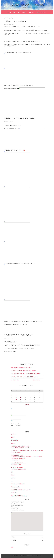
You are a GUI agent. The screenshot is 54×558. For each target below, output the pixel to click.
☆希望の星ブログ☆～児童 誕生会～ (18, 334)
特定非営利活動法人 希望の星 (27, 4)
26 (20, 401)
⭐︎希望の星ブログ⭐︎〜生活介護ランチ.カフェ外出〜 (21, 367)
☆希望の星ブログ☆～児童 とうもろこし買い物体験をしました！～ (25, 376)
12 (20, 397)
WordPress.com (38, 555)
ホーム (9, 12)
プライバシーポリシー (41, 12)
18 (16, 399)
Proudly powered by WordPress (19, 555)
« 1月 (26, 404)
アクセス (24, 12)
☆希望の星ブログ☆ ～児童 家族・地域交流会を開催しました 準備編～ (26, 373)
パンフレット (13, 434)
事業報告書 (13, 478)
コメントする (11, 121)
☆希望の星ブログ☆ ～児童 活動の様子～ (26, 380)
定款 (12, 472)
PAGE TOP (51, 540)
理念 (14, 12)
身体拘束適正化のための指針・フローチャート (20, 489)
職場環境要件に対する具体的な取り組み (19, 495)
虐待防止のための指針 (15, 486)
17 (11, 399)
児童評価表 (13, 443)
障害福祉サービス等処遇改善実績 (17, 484)
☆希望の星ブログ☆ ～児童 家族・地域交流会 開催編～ (23, 370)
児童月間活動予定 (14, 440)
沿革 (19, 12)
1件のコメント (11, 24)
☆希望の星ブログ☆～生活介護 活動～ (19, 118)
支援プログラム (14, 492)
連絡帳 (12, 547)
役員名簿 (12, 475)
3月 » (28, 404)
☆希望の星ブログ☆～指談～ (15, 21)
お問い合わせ (31, 12)
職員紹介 (12, 437)
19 (20, 399)
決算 (12, 481)
